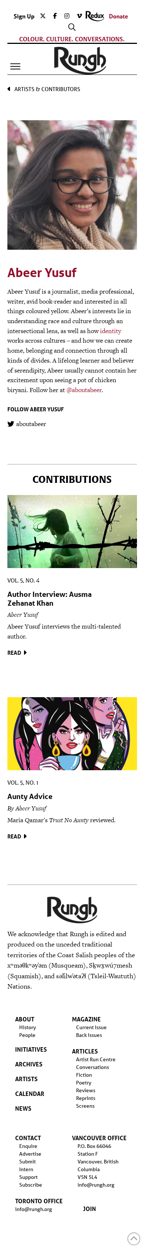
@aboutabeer (84, 389)
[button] (15, 66)
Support (28, 1177)
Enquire (28, 1146)
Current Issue (91, 1027)
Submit (27, 1161)
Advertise (30, 1154)
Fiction (84, 1075)
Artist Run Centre (96, 1059)
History (27, 1027)
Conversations (92, 1067)
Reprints (85, 1098)
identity (110, 330)
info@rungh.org (33, 1209)
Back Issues (89, 1035)
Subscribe (30, 1184)
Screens (85, 1106)
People (27, 1035)
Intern (26, 1169)
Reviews (85, 1090)
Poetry (83, 1082)
